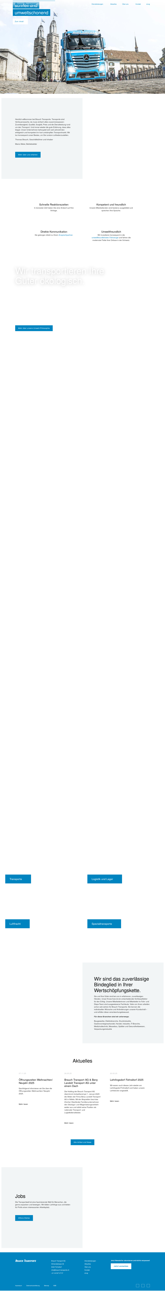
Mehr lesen (23, 1104)
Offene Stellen (24, 1218)
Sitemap (46, 1285)
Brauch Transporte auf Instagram (148, 1285)
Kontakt (138, 4)
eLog (148, 4)
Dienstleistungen (97, 4)
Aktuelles (113, 4)
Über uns (125, 4)
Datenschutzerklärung (33, 1285)
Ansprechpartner (65, 235)
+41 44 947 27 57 (57, 1273)
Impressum (18, 1285)
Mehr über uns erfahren (28, 154)
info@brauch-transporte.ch (60, 1270)
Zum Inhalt (19, 21)
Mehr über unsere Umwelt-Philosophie (34, 328)
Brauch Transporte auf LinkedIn (142, 1285)
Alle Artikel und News (82, 1142)
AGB (54, 1285)
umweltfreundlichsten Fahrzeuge (105, 237)
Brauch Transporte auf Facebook (137, 1285)
